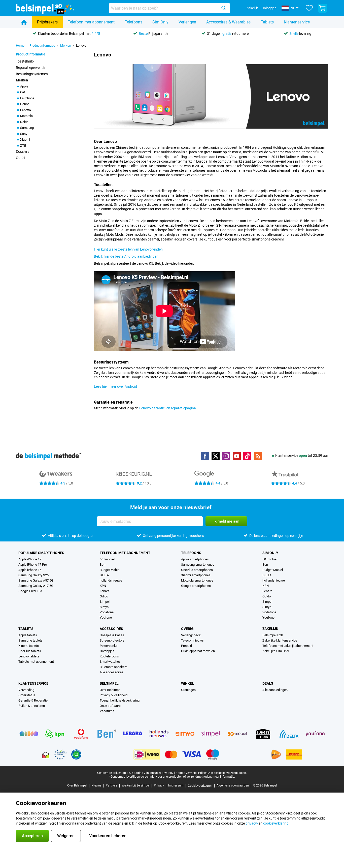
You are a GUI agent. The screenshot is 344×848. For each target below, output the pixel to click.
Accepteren (32, 835)
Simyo (104, 607)
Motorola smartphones (197, 580)
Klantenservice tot (301, 455)
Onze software (110, 706)
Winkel (187, 683)
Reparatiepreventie (30, 68)
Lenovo (81, 45)
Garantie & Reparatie (33, 700)
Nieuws (96, 785)
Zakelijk (270, 629)
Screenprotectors (112, 640)
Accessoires (111, 629)
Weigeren (66, 835)
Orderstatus (26, 695)
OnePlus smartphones (197, 570)
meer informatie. (224, 776)
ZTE (23, 145)
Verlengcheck (191, 635)
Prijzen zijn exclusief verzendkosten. (222, 773)
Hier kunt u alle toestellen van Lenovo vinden (128, 249)
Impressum (176, 785)
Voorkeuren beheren (107, 835)
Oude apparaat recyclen (198, 651)
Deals (267, 683)
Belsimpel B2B (272, 635)
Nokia (24, 122)
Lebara (105, 591)
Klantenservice (297, 22)
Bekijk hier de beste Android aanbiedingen (126, 256)
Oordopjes (107, 651)
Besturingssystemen (32, 74)
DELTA (104, 575)
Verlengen (187, 22)
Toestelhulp (25, 61)
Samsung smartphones (197, 564)
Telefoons (133, 22)
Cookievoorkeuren (200, 786)
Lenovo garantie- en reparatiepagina (167, 408)
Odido (104, 596)
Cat (22, 92)
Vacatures (107, 711)
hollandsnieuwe (111, 580)
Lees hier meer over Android (115, 386)
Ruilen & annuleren (31, 706)
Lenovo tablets (28, 656)
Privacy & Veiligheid (113, 695)
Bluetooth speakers (113, 667)
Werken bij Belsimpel (136, 785)
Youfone (106, 617)
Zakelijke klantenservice (279, 640)
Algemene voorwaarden (233, 785)
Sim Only (160, 22)
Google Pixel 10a (30, 591)
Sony (23, 134)
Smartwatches (110, 661)
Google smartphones (196, 586)
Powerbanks (109, 646)
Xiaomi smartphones (196, 575)
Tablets (267, 22)
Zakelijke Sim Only (275, 651)
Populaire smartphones (41, 553)
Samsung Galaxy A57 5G (35, 580)
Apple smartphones (195, 559)
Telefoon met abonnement (91, 22)
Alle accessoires (111, 672)
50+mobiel (107, 559)
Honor (24, 104)
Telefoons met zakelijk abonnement (287, 646)
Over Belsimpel (110, 690)
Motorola (26, 116)
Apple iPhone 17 (29, 559)
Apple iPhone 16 (29, 570)
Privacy (159, 785)
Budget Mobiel (110, 570)
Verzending (26, 690)
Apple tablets (27, 635)
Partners (111, 785)
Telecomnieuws (192, 640)
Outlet (20, 158)
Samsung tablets (30, 640)
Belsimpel (109, 683)
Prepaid (186, 646)
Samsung (27, 128)
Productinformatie (42, 45)
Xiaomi (25, 139)
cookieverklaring (276, 823)
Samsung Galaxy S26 (33, 575)
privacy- (252, 823)
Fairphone (27, 98)
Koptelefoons (109, 656)
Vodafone (107, 612)
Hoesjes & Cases (112, 635)
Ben (102, 564)
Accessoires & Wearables (228, 22)
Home (20, 45)
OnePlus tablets (29, 651)
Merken (65, 45)
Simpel (105, 601)
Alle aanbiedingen (275, 690)
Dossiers (22, 151)
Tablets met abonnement (36, 661)
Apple (24, 86)
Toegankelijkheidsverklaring (120, 700)
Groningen (188, 690)
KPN (103, 586)
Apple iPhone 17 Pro (32, 564)
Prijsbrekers (47, 22)
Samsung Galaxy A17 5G (35, 586)
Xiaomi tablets (28, 646)
